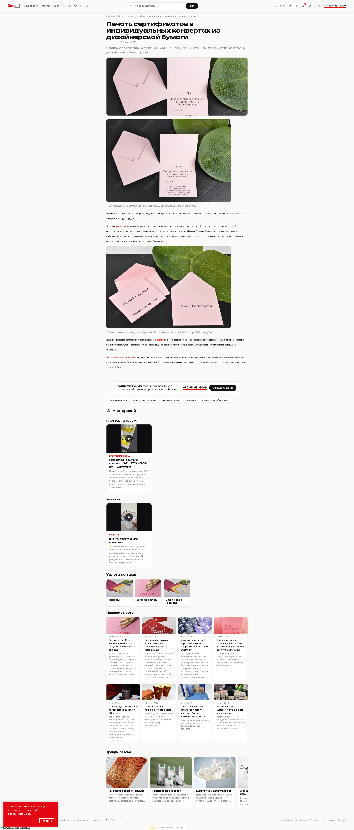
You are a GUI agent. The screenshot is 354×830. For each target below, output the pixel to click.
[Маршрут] (290, 6)
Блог (56, 5)
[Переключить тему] (318, 6)
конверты (159, 340)
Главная (110, 16)
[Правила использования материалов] (113, 820)
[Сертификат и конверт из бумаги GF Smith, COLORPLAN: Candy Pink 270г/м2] (168, 327)
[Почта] (309, 6)
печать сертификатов (144, 400)
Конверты (191, 400)
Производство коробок (166, 790)
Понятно (47, 821)
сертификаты (122, 226)
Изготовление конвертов (118, 357)
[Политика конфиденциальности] (121, 820)
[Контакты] (87, 5)
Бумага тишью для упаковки (213, 790)
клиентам (96, 820)
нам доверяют (81, 820)
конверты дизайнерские (215, 400)
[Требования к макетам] (75, 5)
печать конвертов (118, 400)
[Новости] (81, 5)
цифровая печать (171, 400)
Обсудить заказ (223, 388)
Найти (191, 5)
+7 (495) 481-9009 (335, 5)
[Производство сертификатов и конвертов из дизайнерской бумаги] (168, 200)
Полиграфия (31, 5)
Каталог (45, 5)
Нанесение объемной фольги (126, 790)
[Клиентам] (63, 5)
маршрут (318, 820)
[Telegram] (296, 6)
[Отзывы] (69, 5)
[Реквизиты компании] (106, 820)
